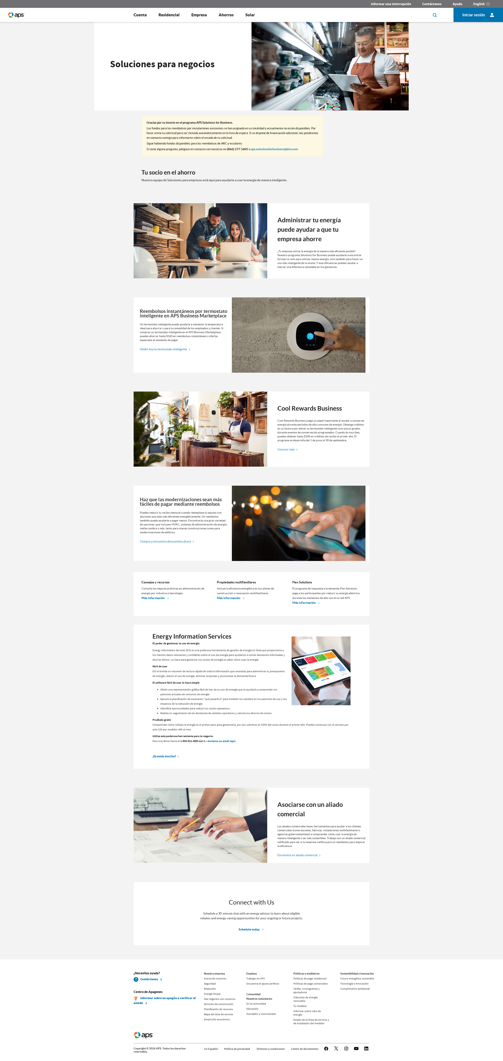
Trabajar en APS (255, 978)
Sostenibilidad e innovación (357, 973)
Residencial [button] (169, 15)
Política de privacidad (237, 1049)
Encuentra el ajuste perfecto (262, 983)
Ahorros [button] (226, 15)
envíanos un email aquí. (221, 741)
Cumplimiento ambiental (355, 988)
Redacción (210, 988)
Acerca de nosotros (215, 978)
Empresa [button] (199, 15)
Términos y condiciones (270, 1049)
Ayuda (457, 4)
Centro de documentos (304, 1049)
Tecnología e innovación (354, 983)
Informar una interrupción (391, 4)
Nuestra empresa (214, 973)
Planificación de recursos (218, 1009)
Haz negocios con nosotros (219, 999)
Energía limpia (212, 994)
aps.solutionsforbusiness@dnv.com (274, 149)
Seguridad (210, 983)
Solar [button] (250, 15)
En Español (211, 1049)
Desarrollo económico (217, 1019)
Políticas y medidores (306, 973)
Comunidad (253, 994)
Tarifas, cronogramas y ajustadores (306, 990)
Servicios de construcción (218, 1004)
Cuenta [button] (140, 15)
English (479, 4)
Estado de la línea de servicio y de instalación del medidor (311, 1021)
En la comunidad (256, 1003)
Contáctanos (432, 4)
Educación (252, 1008)
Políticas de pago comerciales (310, 983)
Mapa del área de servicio (218, 1014)
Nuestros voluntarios (259, 998)
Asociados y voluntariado (261, 1014)
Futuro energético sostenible (357, 978)
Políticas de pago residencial (309, 978)
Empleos (251, 973)
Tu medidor (300, 1006)
